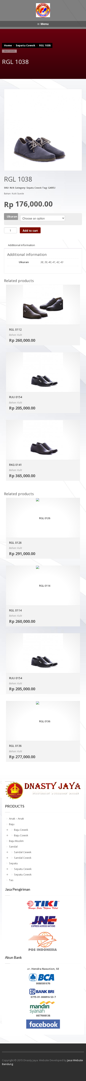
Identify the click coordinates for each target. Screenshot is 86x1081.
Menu (45, 24)
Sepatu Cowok (25, 45)
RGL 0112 (15, 329)
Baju (11, 824)
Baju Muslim (16, 841)
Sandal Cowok (22, 857)
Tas (11, 880)
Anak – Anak (16, 818)
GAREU (51, 187)
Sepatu (13, 863)
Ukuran (12, 216)
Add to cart (30, 230)
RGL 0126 (15, 542)
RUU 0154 (15, 397)
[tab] (21, 245)
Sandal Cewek (22, 852)
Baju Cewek (21, 830)
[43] (43, 127)
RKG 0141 (15, 465)
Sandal (13, 846)
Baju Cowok (21, 835)
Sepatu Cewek (23, 869)
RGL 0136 (15, 746)
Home (8, 45)
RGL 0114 (15, 610)
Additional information (21, 245)
